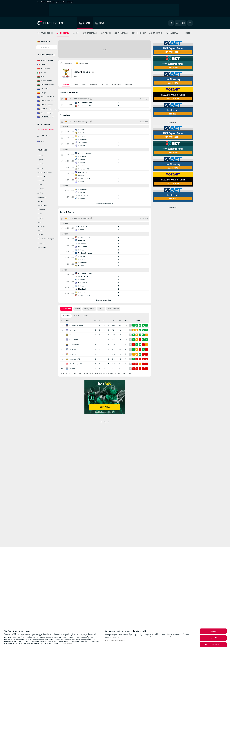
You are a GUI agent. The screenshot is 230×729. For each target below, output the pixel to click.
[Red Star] (67, 354)
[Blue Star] (67, 349)
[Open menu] (190, 23)
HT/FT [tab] (101, 309)
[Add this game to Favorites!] (62, 104)
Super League (43, 47)
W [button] (99, 321)
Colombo (73, 335)
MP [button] (95, 321)
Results (93, 84)
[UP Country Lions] (67, 325)
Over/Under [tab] (89, 309)
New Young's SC (75, 364)
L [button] (108, 321)
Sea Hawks (73, 340)
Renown (72, 330)
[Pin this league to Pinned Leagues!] (93, 72)
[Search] (171, 23)
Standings (116, 84)
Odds (75, 84)
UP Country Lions (76, 325)
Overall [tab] (66, 316)
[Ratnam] (67, 368)
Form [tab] (77, 309)
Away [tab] (85, 316)
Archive (128, 84)
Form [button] (138, 321)
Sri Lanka (83, 63)
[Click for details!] (104, 104)
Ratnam (72, 369)
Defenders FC (74, 359)
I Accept (213, 631)
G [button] (113, 321)
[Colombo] (67, 335)
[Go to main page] (52, 23)
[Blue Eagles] (67, 344)
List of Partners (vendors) (115, 640)
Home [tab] (76, 316)
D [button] (104, 321)
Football (68, 63)
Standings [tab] (66, 309)
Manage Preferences (213, 645)
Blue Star (72, 349)
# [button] (61, 321)
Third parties (67, 643)
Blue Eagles (74, 344)
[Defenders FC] (67, 359)
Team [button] (67, 321)
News (84, 84)
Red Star (72, 354)
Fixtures (104, 84)
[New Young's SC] (67, 364)
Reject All (213, 638)
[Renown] (67, 330)
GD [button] (120, 321)
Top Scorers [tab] (113, 309)
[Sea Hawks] (67, 339)
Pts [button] (125, 321)
